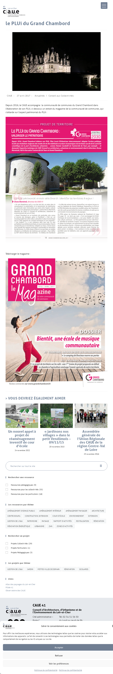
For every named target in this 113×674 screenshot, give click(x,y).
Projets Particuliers (20, 548)
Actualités (40, 95)
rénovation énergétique (19, 526)
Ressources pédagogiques (23, 485)
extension (93, 516)
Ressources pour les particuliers (26, 494)
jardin (30, 569)
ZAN (50, 526)
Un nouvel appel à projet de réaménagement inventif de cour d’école (22, 439)
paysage (45, 521)
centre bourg (14, 516)
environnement (76, 516)
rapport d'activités (63, 521)
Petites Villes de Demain (49, 569)
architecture (98, 510)
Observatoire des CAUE (15, 590)
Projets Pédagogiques (21, 552)
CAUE (9, 95)
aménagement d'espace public (21, 510)
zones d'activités (65, 526)
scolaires (83, 569)
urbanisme (39, 526)
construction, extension (36, 516)
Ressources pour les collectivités (27, 489)
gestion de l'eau (15, 521)
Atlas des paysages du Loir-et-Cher (20, 584)
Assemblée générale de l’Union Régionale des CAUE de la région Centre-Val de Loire (91, 441)
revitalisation (82, 521)
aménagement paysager (76, 510)
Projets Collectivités (21, 543)
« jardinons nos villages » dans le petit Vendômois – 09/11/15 (56, 437)
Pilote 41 (9, 587)
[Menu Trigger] (104, 5)
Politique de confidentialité (45, 670)
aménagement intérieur (50, 510)
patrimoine (32, 521)
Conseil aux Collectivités (61, 95)
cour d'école (59, 516)
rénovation (99, 521)
